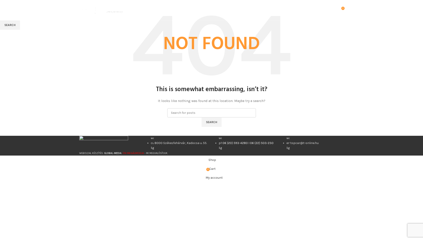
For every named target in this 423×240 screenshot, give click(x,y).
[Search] (334, 10)
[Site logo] (102, 10)
